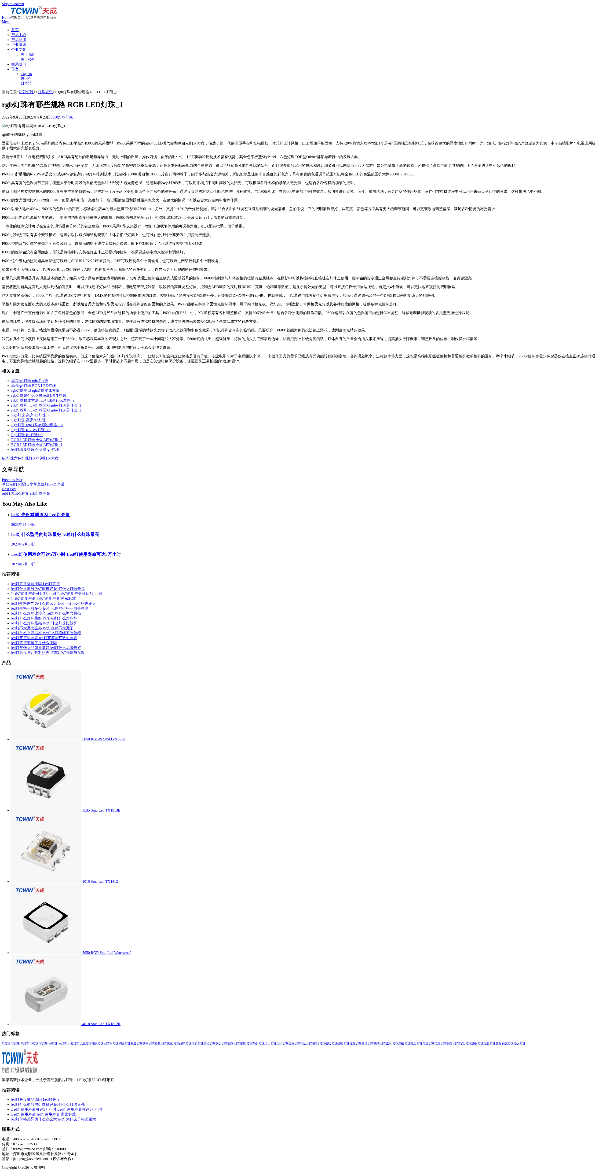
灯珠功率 (142, 1043)
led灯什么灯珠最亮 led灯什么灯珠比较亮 (44, 623)
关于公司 (28, 59)
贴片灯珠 (520, 1043)
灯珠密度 (240, 1043)
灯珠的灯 (447, 1043)
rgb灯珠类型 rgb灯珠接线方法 (35, 391)
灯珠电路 (434, 1043)
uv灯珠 (62, 1043)
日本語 (26, 83)
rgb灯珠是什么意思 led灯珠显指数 (38, 395)
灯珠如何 (228, 1043)
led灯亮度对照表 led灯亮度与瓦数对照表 (44, 638)
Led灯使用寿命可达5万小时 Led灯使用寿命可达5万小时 (56, 594)
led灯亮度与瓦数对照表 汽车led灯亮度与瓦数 (48, 653)
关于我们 (28, 54)
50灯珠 (43, 1043)
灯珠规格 (471, 1043)
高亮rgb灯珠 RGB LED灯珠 (33, 386)
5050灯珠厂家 (62, 117)
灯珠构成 (374, 1043)
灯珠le (108, 1043)
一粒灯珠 (73, 1043)
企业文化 (18, 50)
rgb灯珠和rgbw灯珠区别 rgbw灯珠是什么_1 (46, 405)
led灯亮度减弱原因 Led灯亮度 (35, 584)
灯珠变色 (167, 1043)
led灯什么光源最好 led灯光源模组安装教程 (46, 633)
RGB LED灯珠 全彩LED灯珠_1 (36, 445)
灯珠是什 (361, 1043)
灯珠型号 (203, 1043)
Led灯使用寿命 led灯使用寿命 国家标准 (43, 599)
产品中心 (18, 35)
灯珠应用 (288, 1043)
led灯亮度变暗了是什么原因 (34, 643)
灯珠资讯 (45, 92)
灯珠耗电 (459, 1043)
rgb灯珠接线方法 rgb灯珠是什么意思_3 (42, 400)
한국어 (26, 78)
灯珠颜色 (495, 1043)
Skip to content (13, 4)
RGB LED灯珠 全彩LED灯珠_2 (36, 440)
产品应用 (18, 40)
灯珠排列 (36, 458)
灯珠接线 (325, 1043)
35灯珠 (34, 1043)
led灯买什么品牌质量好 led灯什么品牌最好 (46, 648)
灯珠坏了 (191, 1043)
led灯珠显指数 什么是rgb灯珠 (35, 450)
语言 (15, 69)
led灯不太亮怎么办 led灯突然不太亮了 (42, 628)
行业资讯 (18, 45)
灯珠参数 (155, 1043)
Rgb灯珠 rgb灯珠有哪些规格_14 (37, 425)
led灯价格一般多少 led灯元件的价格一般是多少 (49, 608)
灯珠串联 (118, 1043)
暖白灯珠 (97, 1043)
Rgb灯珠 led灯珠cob (27, 435)
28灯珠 (15, 1043)
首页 (15, 30)
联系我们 (18, 64)
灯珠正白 (386, 1043)
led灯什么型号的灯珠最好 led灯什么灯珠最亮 (48, 589)
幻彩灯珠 (26, 92)
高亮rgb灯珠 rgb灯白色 (29, 381)
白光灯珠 (507, 1043)
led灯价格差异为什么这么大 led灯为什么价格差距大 (53, 603)
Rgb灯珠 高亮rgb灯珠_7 (30, 415)
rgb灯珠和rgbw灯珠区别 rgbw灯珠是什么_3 (46, 410)
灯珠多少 (215, 1043)
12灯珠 (6, 1043)
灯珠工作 (276, 1043)
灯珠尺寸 (264, 1043)
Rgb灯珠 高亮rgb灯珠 (28, 420)
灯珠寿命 (252, 1043)
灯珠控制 (337, 1043)
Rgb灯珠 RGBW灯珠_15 (31, 430)
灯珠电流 (422, 1043)
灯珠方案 (51, 458)
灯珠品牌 (179, 1043)
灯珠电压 (410, 1043)
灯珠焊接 (398, 1043)
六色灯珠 (21, 458)
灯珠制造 (130, 1043)
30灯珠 (25, 1043)
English (26, 74)
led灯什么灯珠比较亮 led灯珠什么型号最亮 (46, 613)
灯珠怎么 (301, 1043)
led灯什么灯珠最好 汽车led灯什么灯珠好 (44, 618)
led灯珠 (8, 458)
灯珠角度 (483, 1043)
